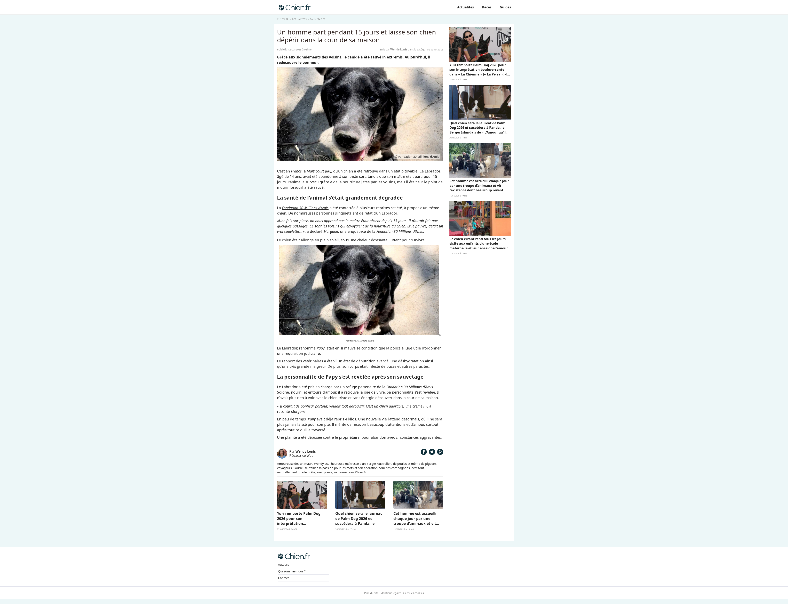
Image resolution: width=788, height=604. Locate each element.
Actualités (465, 7)
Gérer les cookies (413, 593)
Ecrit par (393, 49)
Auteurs (283, 564)
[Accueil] (294, 7)
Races (486, 7)
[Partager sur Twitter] (432, 453)
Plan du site (371, 593)
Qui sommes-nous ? (292, 571)
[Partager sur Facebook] (424, 453)
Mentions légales (390, 593)
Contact (283, 578)
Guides (505, 7)
